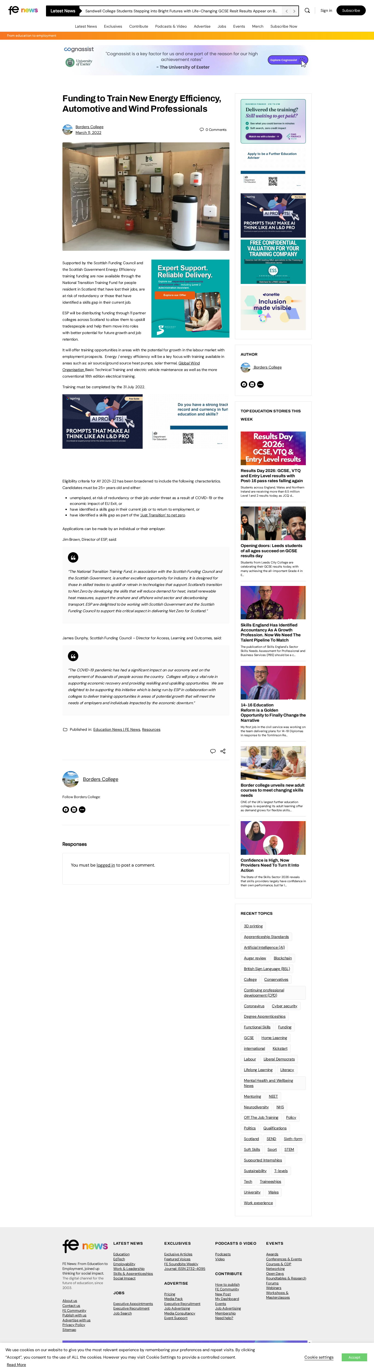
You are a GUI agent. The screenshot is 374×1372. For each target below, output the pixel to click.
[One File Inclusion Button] (273, 307)
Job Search (122, 1313)
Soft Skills (252, 1149)
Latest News (86, 26)
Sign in (326, 10)
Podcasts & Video (171, 26)
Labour (250, 1059)
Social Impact (124, 1278)
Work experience (258, 1202)
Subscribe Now (284, 26)
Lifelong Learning (258, 1069)
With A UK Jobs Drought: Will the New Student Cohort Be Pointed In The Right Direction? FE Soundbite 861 (178, 10)
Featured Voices (177, 1259)
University (252, 1192)
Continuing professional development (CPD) (264, 993)
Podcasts (223, 1254)
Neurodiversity (256, 1106)
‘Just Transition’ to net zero (162, 515)
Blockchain (283, 958)
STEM (289, 1149)
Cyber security (284, 1005)
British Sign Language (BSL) (267, 968)
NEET (273, 1096)
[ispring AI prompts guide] (102, 445)
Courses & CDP (278, 1264)
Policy (291, 1117)
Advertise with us (76, 1320)
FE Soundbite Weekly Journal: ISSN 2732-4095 (184, 1266)
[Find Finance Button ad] (273, 120)
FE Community (74, 1310)
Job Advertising (177, 1308)
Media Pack (173, 1298)
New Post (223, 1294)
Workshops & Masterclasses (278, 1295)
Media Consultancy (179, 1313)
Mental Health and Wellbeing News (268, 1083)
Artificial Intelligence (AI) (264, 947)
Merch (257, 26)
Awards (272, 1254)
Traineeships (270, 1181)
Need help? (224, 1318)
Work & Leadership (129, 1268)
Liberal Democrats (279, 1059)
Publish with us (74, 1315)
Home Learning (274, 1037)
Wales (273, 1192)
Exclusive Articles (178, 1254)
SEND (271, 1138)
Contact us (71, 1305)
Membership (225, 1313)
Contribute (138, 26)
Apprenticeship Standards (266, 936)
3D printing (253, 926)
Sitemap (69, 1329)
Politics (250, 1128)
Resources (151, 729)
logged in (106, 865)
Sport (272, 1149)
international (254, 1048)
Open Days (275, 1273)
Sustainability (255, 1170)
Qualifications (275, 1128)
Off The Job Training (261, 1117)
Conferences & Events (284, 1259)
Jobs (222, 26)
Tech (248, 1181)
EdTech (119, 1259)
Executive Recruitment (131, 1308)
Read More (16, 1364)
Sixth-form (293, 1138)
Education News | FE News (116, 729)
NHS (280, 1106)
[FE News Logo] (23, 10)
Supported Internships (263, 1160)
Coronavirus (254, 1005)
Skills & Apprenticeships (133, 1273)
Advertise (202, 26)
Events (239, 26)
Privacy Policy (73, 1324)
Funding (285, 1027)
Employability (124, 1264)
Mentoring (252, 1096)
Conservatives (276, 979)
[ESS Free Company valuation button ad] (273, 261)
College (250, 979)
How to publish (227, 1284)
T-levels (281, 1170)
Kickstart (280, 1048)
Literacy (287, 1069)
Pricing (169, 1294)
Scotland (251, 1138)
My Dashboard (227, 1298)
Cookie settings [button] (318, 1357)
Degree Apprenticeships (265, 1016)
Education (121, 1254)
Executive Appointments (133, 1303)
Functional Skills (257, 1027)
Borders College (89, 126)
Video (220, 1259)
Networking (275, 1268)
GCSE (249, 1037)
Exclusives (113, 26)
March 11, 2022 (88, 132)
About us (69, 1300)
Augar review (255, 958)
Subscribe (351, 10)
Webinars (273, 1287)
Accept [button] (354, 1357)
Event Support (176, 1318)
